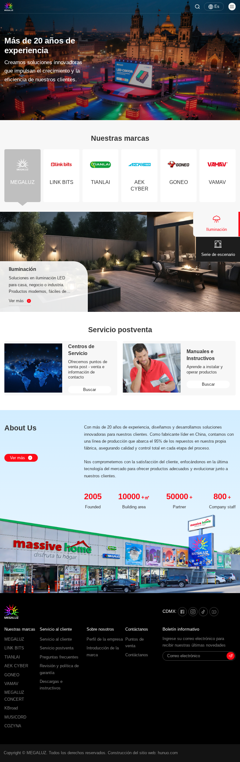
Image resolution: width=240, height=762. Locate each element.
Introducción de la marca (103, 651)
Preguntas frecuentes (59, 657)
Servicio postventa (56, 648)
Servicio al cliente (56, 629)
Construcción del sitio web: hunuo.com (143, 752)
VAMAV (11, 684)
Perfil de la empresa (105, 639)
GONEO (11, 675)
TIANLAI (12, 657)
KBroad (11, 708)
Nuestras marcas (19, 629)
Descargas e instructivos (51, 684)
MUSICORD (15, 717)
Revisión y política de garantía (59, 669)
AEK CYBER (16, 666)
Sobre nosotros (100, 629)
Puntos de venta (134, 642)
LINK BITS (14, 648)
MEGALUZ (14, 639)
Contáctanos (136, 629)
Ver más (17, 457)
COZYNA (12, 726)
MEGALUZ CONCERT (14, 695)
